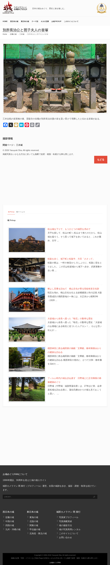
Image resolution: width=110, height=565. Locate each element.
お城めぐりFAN (55, 563)
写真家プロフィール (68, 517)
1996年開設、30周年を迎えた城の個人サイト (24, 480)
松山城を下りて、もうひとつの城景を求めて (69, 229)
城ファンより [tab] (20, 212)
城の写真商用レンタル (69, 529)
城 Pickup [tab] (11, 212)
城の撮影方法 (65, 525)
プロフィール (33, 486)
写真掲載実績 (65, 521)
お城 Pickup (56, 21)
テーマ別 (35, 21)
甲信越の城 (35, 529)
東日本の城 (25, 21)
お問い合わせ (65, 537)
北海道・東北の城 (38, 533)
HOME (5, 21)
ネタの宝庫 (45, 21)
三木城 (21, 34)
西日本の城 (14, 21)
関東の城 (34, 525)
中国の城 (9, 521)
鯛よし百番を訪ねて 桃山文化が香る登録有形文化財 (73, 289)
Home (5, 34)
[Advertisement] (55, 181)
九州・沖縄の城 (12, 529)
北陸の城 (34, 521)
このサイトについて (71, 21)
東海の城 (34, 517)
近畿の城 (13, 34)
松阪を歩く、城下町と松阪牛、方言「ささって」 (71, 259)
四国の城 (9, 525)
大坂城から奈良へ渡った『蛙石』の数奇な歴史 (70, 318)
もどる (100, 159)
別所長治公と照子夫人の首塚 (37, 34)
